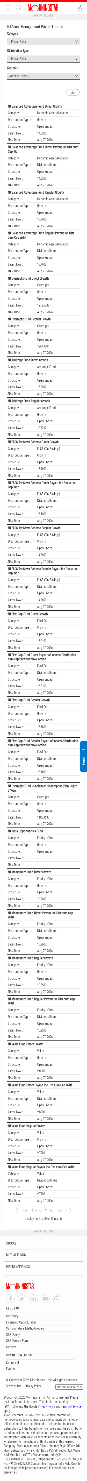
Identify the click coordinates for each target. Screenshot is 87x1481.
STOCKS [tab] (11, 1243)
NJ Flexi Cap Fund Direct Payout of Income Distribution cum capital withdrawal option (42, 657)
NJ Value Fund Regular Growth (26, 1126)
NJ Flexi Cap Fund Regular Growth (29, 700)
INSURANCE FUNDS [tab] (18, 1267)
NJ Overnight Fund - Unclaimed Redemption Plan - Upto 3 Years (42, 788)
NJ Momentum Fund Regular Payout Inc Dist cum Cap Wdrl (41, 1001)
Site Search (18, 7)
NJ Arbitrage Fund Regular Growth (29, 401)
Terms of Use (14, 1386)
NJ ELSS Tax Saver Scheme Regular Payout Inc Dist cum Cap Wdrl (42, 571)
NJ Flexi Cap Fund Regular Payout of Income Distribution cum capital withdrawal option (43, 743)
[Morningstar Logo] (43, 7)
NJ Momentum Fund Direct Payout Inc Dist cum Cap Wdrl (40, 915)
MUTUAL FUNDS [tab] (16, 1255)
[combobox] (43, 41)
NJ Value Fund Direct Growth (26, 1044)
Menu (8, 7)
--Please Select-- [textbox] (19, 41)
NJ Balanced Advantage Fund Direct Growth (35, 106)
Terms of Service (71, 1406)
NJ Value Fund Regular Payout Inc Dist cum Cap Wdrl (41, 1167)
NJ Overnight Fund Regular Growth (29, 319)
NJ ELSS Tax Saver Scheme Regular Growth (34, 528)
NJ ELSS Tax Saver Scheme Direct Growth (33, 442)
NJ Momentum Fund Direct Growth (29, 872)
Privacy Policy (33, 1386)
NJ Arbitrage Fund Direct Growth (28, 360)
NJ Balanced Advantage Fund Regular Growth (36, 192)
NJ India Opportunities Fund (25, 831)
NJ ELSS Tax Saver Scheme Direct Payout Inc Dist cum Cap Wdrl (41, 485)
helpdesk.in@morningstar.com (28, 1468)
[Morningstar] (30, 1286)
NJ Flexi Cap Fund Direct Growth (28, 614)
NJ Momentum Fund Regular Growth (30, 958)
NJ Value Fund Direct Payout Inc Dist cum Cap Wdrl (40, 1085)
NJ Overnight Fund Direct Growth (28, 278)
